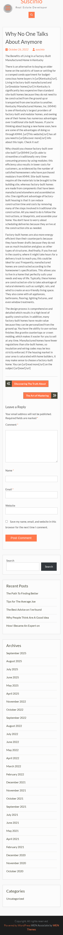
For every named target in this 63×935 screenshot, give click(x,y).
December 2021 (16, 782)
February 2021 (15, 847)
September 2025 (16, 653)
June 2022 (12, 741)
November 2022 (16, 701)
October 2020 (14, 871)
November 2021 (16, 790)
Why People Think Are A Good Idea (27, 617)
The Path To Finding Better (22, 593)
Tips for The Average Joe (21, 601)
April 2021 (12, 838)
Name (9, 470)
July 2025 (12, 669)
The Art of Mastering (37, 395)
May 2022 (12, 750)
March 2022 (13, 766)
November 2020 (16, 863)
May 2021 (12, 830)
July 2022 (12, 734)
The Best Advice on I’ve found (24, 609)
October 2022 (14, 709)
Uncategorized (15, 898)
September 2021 (16, 806)
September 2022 (16, 717)
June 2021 (12, 822)
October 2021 (14, 798)
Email (9, 489)
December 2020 (16, 855)
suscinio (40, 49)
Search (10, 560)
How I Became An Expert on (23, 625)
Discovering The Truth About (30, 383)
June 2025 (12, 677)
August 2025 (14, 661)
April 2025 (12, 693)
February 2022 (15, 774)
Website (10, 505)
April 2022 (12, 758)
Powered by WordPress (17, 925)
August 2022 (14, 725)
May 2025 (12, 685)
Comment (11, 424)
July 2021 (12, 814)
